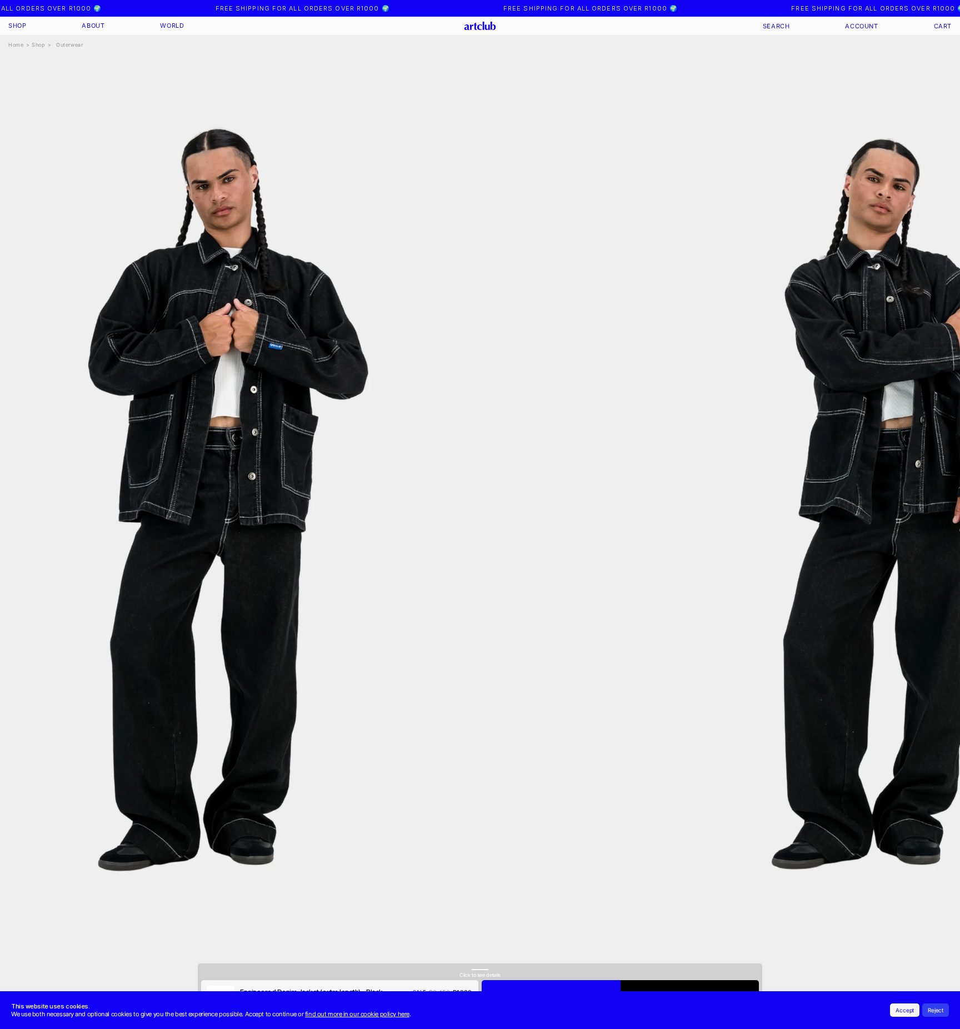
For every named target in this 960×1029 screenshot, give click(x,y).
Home (15, 45)
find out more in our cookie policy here (357, 1014)
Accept (905, 1010)
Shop (38, 45)
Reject (935, 1010)
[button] (17, 25)
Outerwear (69, 45)
